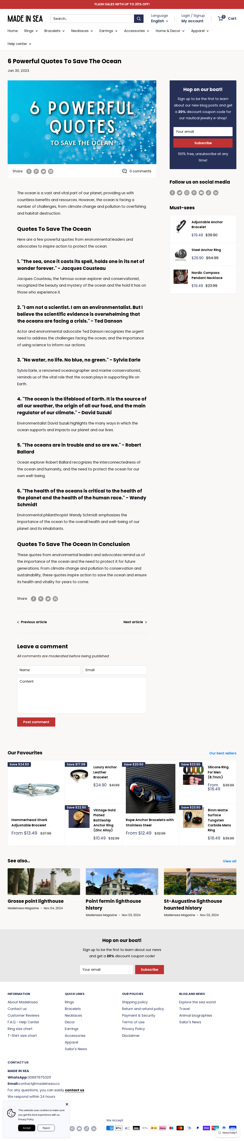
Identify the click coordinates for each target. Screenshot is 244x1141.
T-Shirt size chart (22, 1035)
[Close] (67, 1104)
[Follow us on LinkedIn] (215, 192)
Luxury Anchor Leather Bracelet (105, 772)
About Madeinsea (23, 1002)
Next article (133, 622)
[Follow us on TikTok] (208, 192)
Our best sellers (223, 753)
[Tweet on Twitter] (43, 171)
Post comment (36, 722)
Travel (184, 1008)
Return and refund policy (143, 1008)
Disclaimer (131, 1035)
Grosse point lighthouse (36, 901)
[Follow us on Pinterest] (194, 192)
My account (192, 21)
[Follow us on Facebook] (172, 192)
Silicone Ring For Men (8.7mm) (218, 772)
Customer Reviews (23, 1015)
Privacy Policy (133, 1028)
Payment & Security (138, 1015)
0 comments (140, 171)
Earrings (106, 30)
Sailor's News (76, 1049)
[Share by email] (50, 171)
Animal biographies (195, 1015)
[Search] (139, 18)
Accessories (134, 30)
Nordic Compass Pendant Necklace (207, 275)
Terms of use (133, 1022)
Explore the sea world (197, 1002)
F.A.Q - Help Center (23, 1022)
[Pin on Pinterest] (36, 171)
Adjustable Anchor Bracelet (207, 224)
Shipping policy (135, 1002)
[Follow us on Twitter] (179, 192)
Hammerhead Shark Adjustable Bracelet (29, 822)
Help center (17, 43)
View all (230, 861)
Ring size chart (20, 1028)
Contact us (17, 1008)
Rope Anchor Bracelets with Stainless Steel (150, 822)
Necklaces (80, 30)
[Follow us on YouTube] (201, 192)
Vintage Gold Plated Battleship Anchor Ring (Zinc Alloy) (104, 820)
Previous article (34, 622)
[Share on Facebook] (29, 171)
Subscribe (203, 143)
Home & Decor (168, 30)
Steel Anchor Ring (206, 250)
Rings (29, 30)
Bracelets (52, 30)
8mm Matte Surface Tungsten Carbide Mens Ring (219, 820)
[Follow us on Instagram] (186, 192)
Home (13, 30)
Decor (70, 1022)
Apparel (198, 30)
